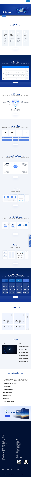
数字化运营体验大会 (18, 445)
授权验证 (11, 469)
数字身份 (3, 434)
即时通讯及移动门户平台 (4, 443)
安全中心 (5, 469)
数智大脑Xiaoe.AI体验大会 (18, 443)
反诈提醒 (8, 469)
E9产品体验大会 (17, 448)
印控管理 (3, 436)
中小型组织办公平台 (4, 442)
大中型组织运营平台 (4, 441)
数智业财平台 (3, 450)
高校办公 (3, 449)
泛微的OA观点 (17, 449)
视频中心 (3, 458)
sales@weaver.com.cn (19, 457)
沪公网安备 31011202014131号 (24, 474)
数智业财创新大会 (18, 442)
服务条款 (20, 469)
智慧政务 (3, 446)
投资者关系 (3, 456)
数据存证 (3, 437)
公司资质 (3, 457)
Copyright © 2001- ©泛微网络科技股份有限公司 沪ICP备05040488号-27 (12, 474)
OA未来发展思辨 (17, 451)
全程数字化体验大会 (18, 447)
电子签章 (3, 435)
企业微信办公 (3, 445)
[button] (1, 10)
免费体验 (15, 48)
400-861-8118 (18, 455)
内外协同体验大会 (18, 446)
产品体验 (3, 469)
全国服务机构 (3, 459)
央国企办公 (3, 448)
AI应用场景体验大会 (18, 441)
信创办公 (3, 447)
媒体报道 (3, 455)
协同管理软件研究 (18, 450)
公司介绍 (3, 454)
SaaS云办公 (3, 444)
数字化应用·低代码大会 (18, 444)
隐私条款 (18, 469)
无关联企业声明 (14, 469)
